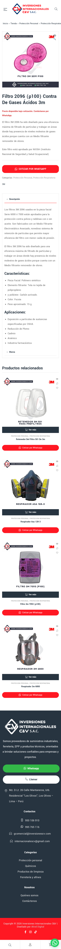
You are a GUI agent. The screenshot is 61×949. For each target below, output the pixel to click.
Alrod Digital (37, 926)
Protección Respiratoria (44, 177)
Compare (57, 383)
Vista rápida (57, 379)
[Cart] (50, 944)
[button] (54, 37)
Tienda (13, 23)
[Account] (30, 944)
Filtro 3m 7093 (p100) (30, 604)
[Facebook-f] (25, 932)
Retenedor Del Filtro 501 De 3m (30, 439)
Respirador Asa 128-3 (31, 521)
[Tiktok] (35, 932)
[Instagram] (30, 932)
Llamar (33, 779)
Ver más (32, 429)
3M (3, 184)
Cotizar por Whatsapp (32, 169)
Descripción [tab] (14, 199)
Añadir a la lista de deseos (57, 388)
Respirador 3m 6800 (30, 686)
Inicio (5, 23)
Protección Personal (28, 23)
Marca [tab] (12, 352)
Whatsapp (33, 768)
